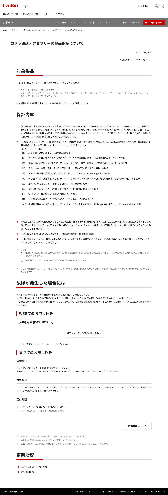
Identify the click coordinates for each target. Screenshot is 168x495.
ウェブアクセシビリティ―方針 (154, 491)
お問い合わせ (79, 491)
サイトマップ (92, 491)
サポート (15, 30)
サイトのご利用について (108, 491)
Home (5, 30)
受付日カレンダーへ (137, 425)
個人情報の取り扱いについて (130, 491)
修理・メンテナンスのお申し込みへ (84, 333)
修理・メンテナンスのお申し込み (34, 30)
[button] (10, 14)
